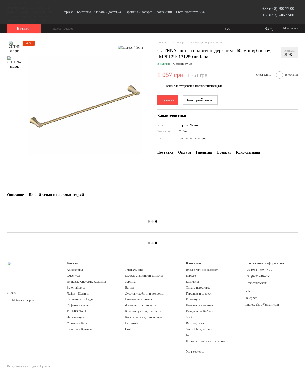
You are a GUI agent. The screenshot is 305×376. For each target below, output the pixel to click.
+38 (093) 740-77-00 (278, 15)
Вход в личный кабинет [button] (202, 269)
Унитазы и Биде (77, 323)
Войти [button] (169, 86)
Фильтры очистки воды (141, 305)
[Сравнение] (241, 28)
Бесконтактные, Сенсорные (143, 317)
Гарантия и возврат (138, 12)
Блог (189, 335)
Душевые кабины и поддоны (144, 293)
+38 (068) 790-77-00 (278, 8)
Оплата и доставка (107, 12)
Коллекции (164, 12)
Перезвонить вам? (256, 283)
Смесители (74, 275)
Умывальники (134, 269)
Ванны (129, 287)
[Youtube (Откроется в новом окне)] (241, 12)
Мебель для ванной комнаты (144, 275)
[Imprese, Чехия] (130, 47)
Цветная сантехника (190, 12)
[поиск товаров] (49, 28)
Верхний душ (76, 287)
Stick (189, 317)
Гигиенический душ (80, 299)
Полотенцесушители (139, 299)
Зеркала (130, 281)
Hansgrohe (132, 323)
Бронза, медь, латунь (192, 138)
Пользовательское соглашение (206, 341)
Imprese (67, 12)
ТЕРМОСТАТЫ (77, 311)
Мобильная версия (23, 300)
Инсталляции (75, 317)
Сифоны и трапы (78, 305)
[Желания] (250, 28)
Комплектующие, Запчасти (143, 311)
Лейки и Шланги (78, 293)
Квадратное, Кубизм (199, 311)
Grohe (129, 329)
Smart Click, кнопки (199, 329)
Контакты (84, 12)
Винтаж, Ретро (196, 323)
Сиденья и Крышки (80, 329)
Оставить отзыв (182, 63)
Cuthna (183, 131)
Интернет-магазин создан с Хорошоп (28, 366)
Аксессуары (75, 269)
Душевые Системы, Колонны (86, 281)
